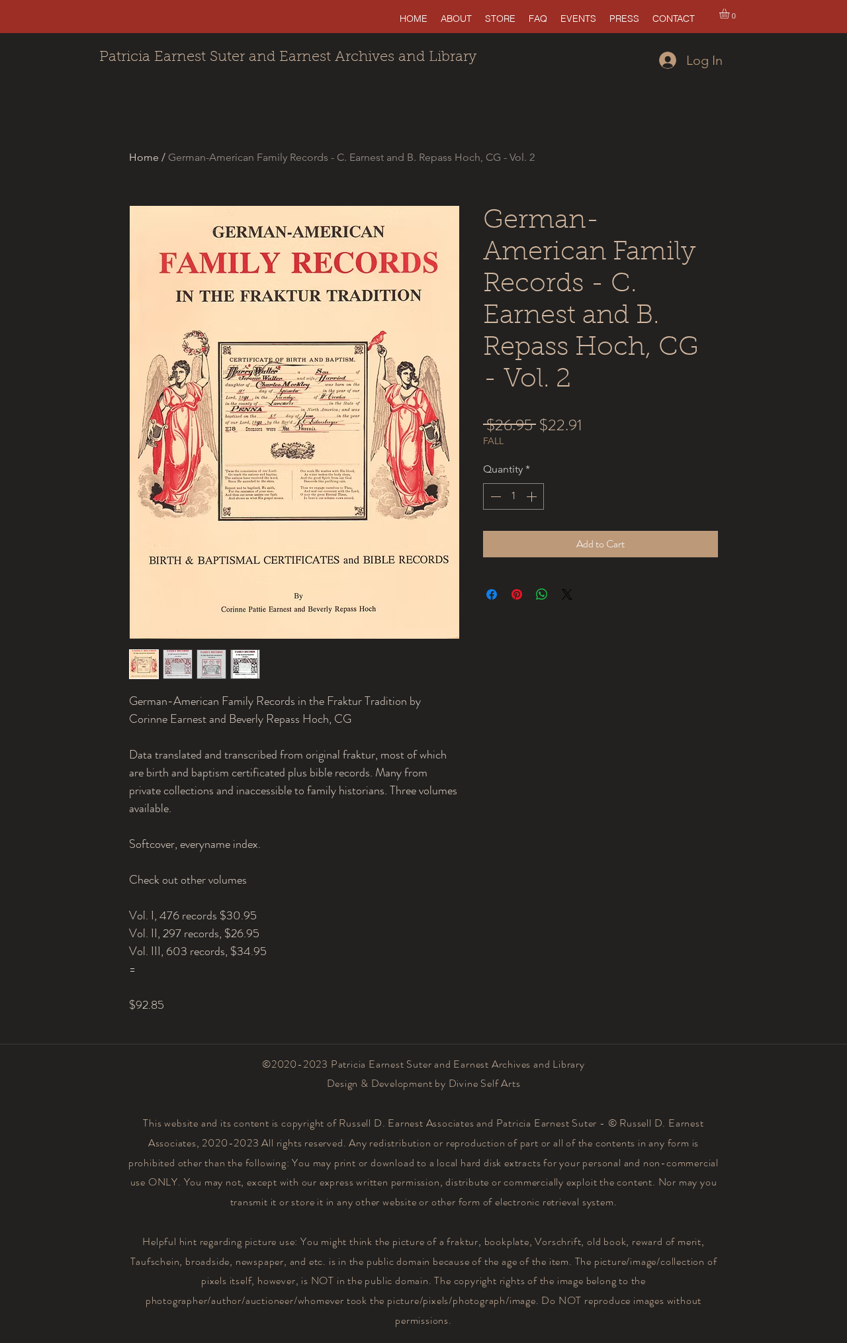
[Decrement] (494, 496)
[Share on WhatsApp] (542, 594)
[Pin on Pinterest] (517, 594)
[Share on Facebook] (492, 594)
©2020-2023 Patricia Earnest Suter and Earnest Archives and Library (423, 1064)
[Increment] (532, 496)
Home (144, 157)
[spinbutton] (513, 496)
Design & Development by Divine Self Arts (424, 1083)
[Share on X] (567, 594)
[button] (730, 14)
